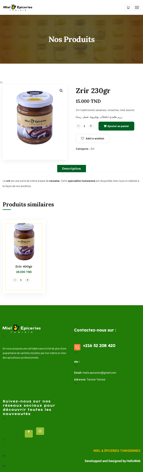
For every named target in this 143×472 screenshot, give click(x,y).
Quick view (35, 236)
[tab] (71, 168)
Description (71, 168)
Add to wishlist (95, 138)
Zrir (93, 148)
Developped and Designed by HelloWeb (112, 461)
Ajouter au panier (118, 126)
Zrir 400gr (23, 266)
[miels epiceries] (18, 7)
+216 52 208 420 (99, 345)
